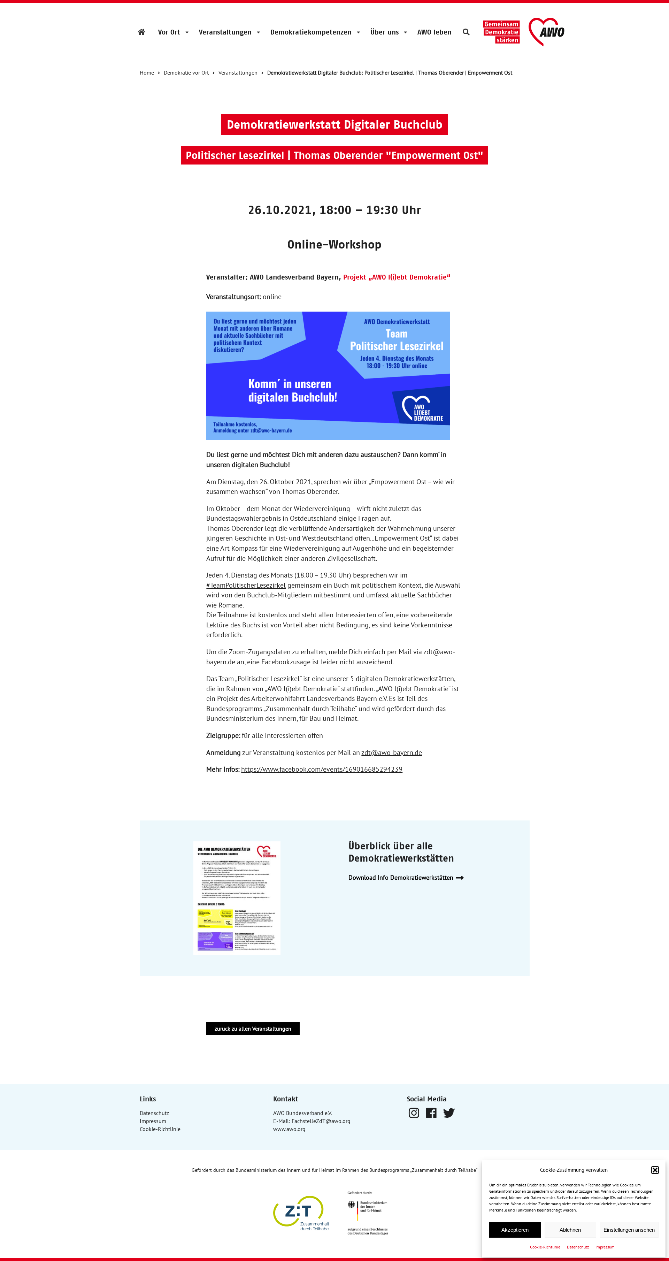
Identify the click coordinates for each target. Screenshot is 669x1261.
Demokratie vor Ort (186, 72)
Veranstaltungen (225, 32)
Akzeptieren (515, 1230)
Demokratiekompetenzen (311, 32)
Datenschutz (578, 1246)
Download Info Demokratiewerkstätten (400, 877)
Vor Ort (169, 32)
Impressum (605, 1246)
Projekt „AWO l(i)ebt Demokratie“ (397, 277)
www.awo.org (289, 1128)
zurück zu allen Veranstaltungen (253, 1028)
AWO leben (434, 32)
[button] (655, 1170)
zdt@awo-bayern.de (391, 752)
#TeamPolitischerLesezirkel (246, 585)
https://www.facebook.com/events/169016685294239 (321, 769)
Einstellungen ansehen (629, 1230)
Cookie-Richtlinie (545, 1246)
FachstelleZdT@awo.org (321, 1120)
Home (147, 72)
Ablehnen (570, 1230)
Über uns (384, 32)
